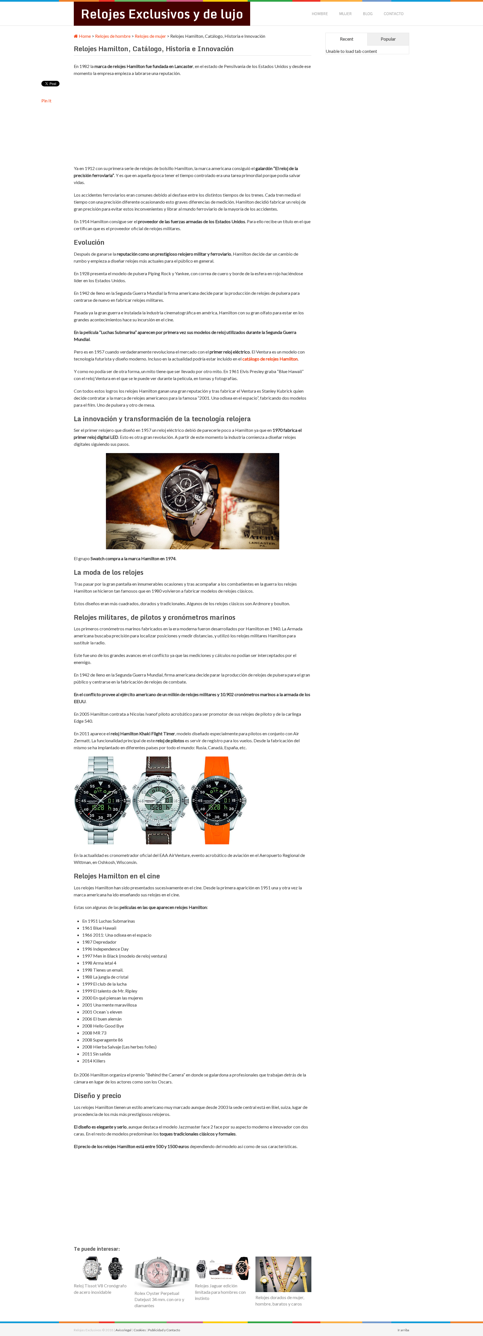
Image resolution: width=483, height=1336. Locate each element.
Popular (388, 38)
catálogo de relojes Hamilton (270, 358)
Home (84, 36)
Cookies (140, 1330)
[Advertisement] (175, 121)
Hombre (320, 13)
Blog (368, 13)
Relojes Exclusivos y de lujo (162, 14)
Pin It (46, 100)
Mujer (345, 13)
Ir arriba (403, 1330)
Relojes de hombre (113, 36)
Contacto (394, 13)
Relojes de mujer (150, 36)
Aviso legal (123, 1330)
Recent (346, 38)
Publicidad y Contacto (164, 1330)
